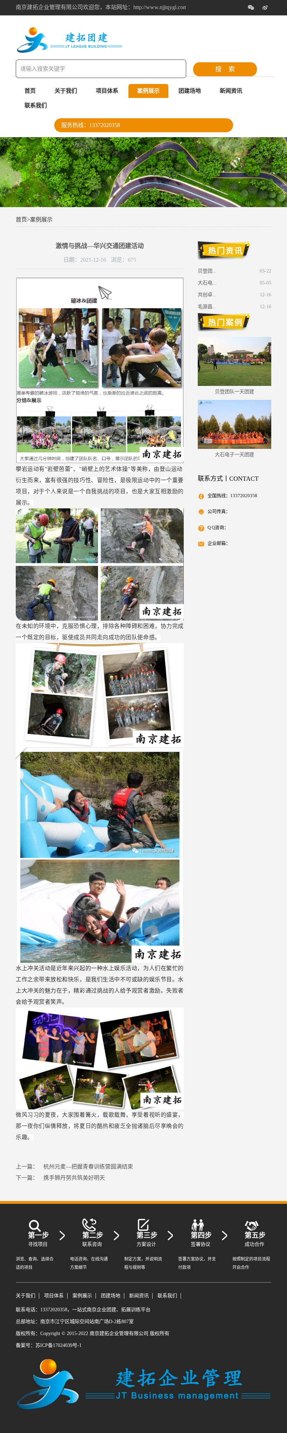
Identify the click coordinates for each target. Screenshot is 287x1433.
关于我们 (66, 91)
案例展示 (148, 91)
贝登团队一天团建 (234, 391)
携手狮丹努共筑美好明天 (74, 1178)
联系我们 (35, 105)
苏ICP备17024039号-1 (58, 1345)
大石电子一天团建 (234, 454)
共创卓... (207, 294)
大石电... (207, 282)
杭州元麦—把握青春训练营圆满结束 (88, 1167)
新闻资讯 (231, 91)
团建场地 (189, 91)
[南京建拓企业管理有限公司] (70, 49)
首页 (30, 91)
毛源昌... (207, 306)
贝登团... (207, 271)
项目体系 (107, 91)
